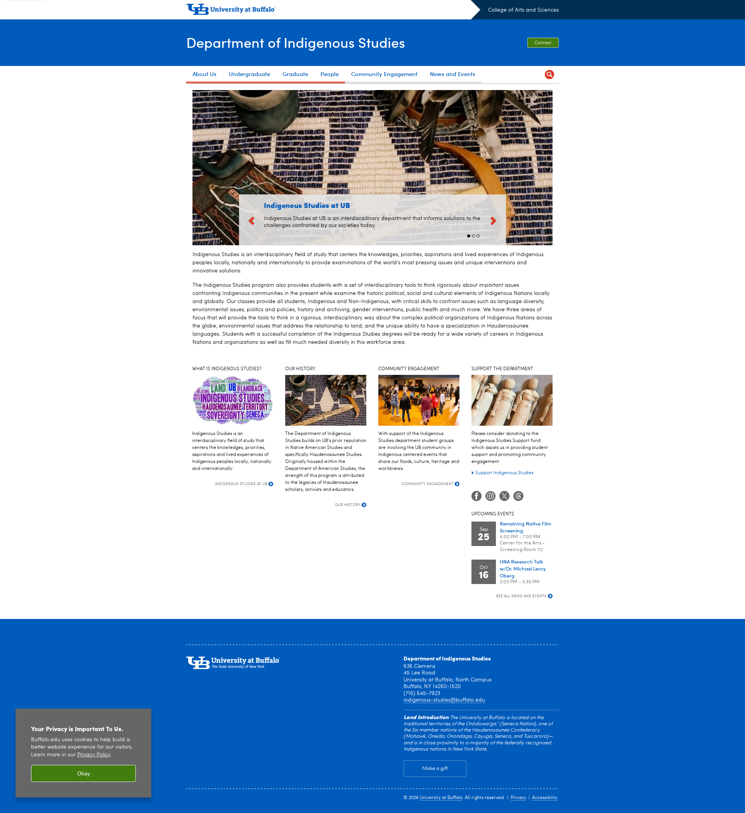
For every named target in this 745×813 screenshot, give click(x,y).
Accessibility (545, 798)
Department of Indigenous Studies (295, 42)
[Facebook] (476, 496)
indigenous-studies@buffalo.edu (444, 700)
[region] (83, 753)
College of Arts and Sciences (523, 10)
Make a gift (435, 768)
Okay (83, 773)
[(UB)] (333, 11)
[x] (504, 496)
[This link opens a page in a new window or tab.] (512, 400)
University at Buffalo (441, 798)
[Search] (549, 74)
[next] (493, 219)
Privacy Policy (93, 755)
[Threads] (518, 496)
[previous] (251, 219)
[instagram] (490, 496)
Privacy (518, 798)
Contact (543, 43)
